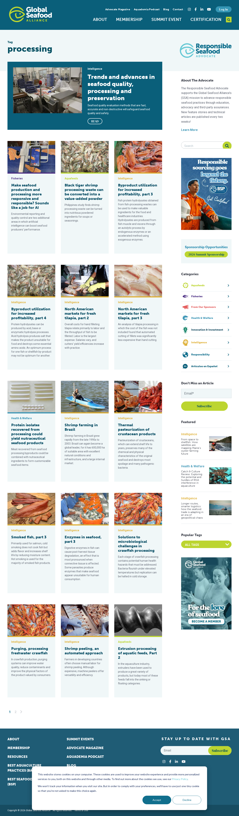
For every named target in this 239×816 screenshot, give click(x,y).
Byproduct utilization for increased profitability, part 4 (30, 313)
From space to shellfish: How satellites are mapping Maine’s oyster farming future (191, 446)
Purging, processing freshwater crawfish (29, 650)
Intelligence (189, 434)
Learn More (189, 130)
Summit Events (80, 739)
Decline (187, 799)
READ (95, 121)
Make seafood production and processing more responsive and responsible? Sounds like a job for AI (30, 196)
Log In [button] (223, 9)
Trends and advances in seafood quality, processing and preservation (121, 87)
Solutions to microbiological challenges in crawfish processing (136, 544)
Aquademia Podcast (146, 9)
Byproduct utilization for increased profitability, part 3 (137, 189)
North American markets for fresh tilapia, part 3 (133, 313)
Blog (166, 9)
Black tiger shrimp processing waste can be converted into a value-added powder (84, 192)
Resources (17, 757)
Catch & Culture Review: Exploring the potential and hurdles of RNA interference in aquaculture (191, 478)
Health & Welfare (192, 466)
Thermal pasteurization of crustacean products (137, 429)
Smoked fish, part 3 (28, 537)
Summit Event (166, 19)
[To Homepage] (30, 14)
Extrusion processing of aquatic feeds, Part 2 (137, 653)
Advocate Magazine (117, 9)
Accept (157, 799)
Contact (178, 9)
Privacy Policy (180, 779)
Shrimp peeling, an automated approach (84, 650)
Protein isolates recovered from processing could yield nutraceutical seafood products (28, 434)
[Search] (227, 146)
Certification (205, 19)
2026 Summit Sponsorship (206, 254)
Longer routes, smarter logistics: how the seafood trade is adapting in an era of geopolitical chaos (192, 510)
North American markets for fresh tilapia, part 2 (80, 313)
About (100, 19)
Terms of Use (81, 810)
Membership (129, 19)
